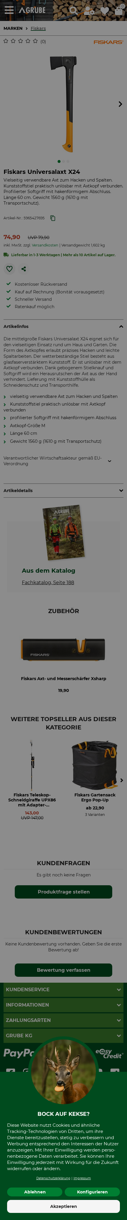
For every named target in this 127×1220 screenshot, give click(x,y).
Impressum (82, 1178)
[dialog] (63, 610)
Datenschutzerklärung (53, 1178)
